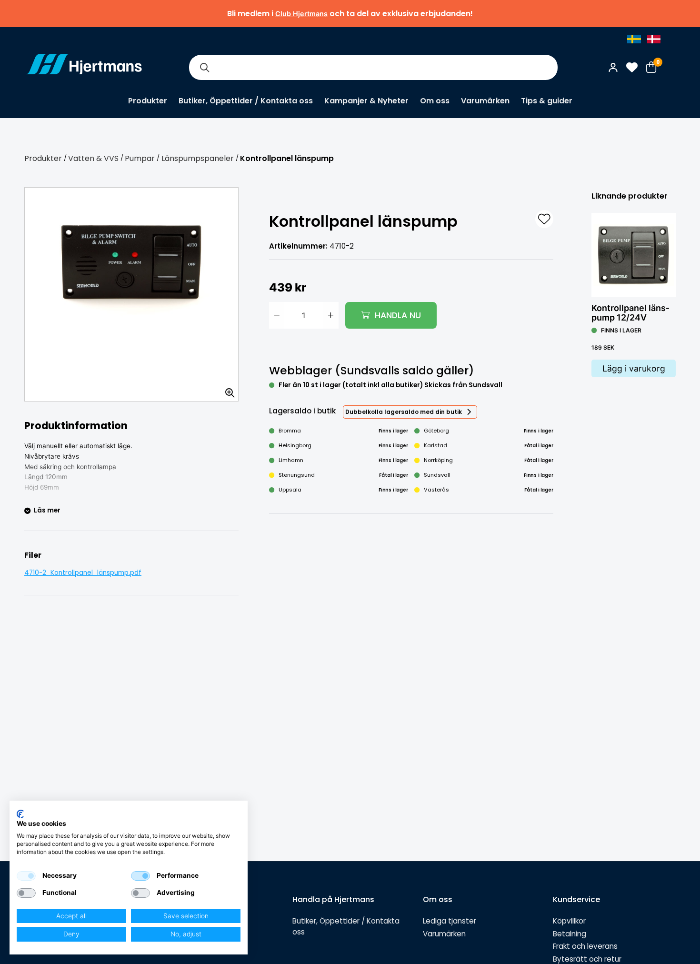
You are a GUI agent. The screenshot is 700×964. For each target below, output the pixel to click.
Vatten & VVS (93, 158)
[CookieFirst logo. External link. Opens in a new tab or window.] (20, 814)
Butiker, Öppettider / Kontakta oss (246, 100)
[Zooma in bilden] (226, 389)
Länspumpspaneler (197, 158)
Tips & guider (546, 100)
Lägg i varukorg (633, 368)
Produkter (147, 100)
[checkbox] (26, 876)
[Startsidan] (83, 67)
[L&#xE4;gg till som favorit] (544, 219)
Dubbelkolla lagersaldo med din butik (403, 412)
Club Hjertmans (301, 14)
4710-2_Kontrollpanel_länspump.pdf (82, 572)
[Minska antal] (276, 315)
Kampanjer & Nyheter (366, 100)
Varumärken (485, 100)
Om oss (435, 100)
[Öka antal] (331, 315)
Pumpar (140, 158)
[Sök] (204, 67)
